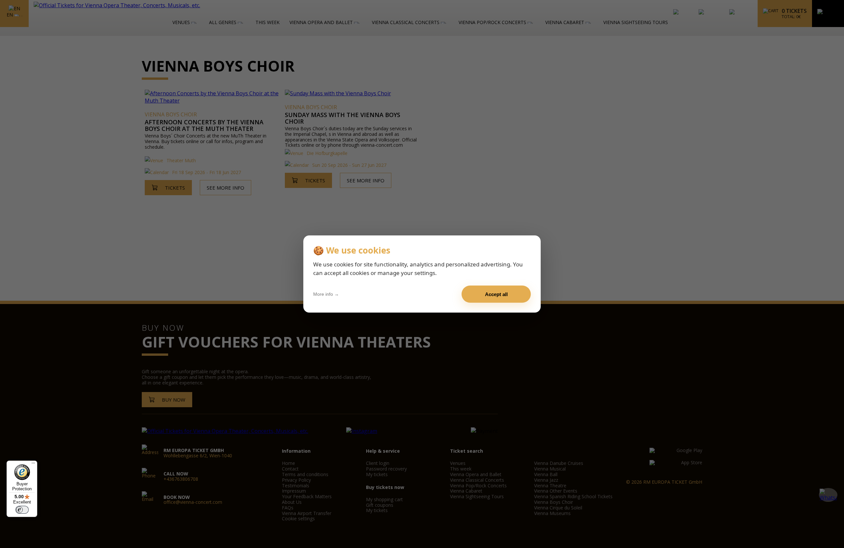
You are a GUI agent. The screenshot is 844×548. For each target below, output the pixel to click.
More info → (326, 294)
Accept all (496, 294)
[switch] (22, 510)
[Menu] (33, 465)
